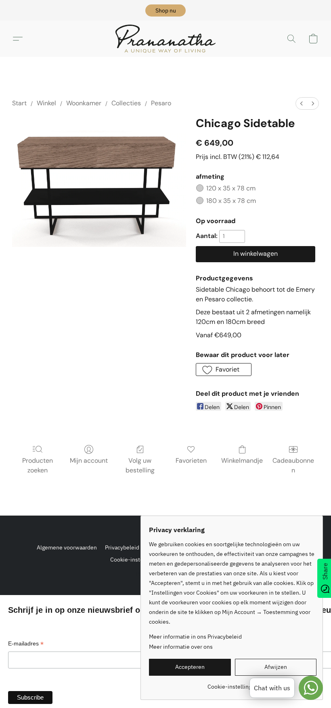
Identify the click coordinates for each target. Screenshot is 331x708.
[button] (165, 10)
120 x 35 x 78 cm (231, 188)
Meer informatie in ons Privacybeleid (195, 636)
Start (19, 103)
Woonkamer (83, 103)
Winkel (46, 103)
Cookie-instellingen (135, 559)
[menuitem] (301, 103)
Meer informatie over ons (181, 646)
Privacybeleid (122, 547)
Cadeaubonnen (293, 465)
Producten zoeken (37, 465)
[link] (232, 683)
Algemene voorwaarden (67, 547)
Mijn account (89, 460)
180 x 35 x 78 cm (231, 200)
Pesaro (161, 103)
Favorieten (191, 460)
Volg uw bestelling (140, 465)
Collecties (126, 103)
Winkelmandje (242, 460)
